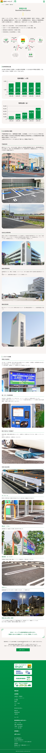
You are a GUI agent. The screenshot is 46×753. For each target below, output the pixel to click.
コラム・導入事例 (17, 728)
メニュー (44, 1)
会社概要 (16, 699)
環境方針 (16, 710)
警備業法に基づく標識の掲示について (22, 745)
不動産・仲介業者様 (18, 726)
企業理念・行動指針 (18, 696)
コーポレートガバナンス (19, 698)
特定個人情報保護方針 (18, 740)
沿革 (15, 705)
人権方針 (16, 714)
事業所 (15, 701)
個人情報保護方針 (17, 738)
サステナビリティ (18, 708)
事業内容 (16, 690)
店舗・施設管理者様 (18, 724)
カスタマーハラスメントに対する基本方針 (22, 741)
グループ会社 (17, 703)
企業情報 (7, 4)
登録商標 (16, 743)
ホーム (3, 4)
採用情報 (16, 731)
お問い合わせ (17, 734)
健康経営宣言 (17, 712)
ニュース (16, 717)
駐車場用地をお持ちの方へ (20, 720)
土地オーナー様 (17, 722)
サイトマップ (17, 747)
